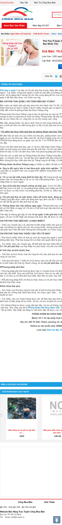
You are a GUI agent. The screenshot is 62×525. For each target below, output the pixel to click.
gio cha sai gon (29, 507)
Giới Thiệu (49, 502)
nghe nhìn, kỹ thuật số (20, 34)
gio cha (3, 507)
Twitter (56, 76)
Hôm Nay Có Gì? (41, 25)
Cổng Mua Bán (7, 2)
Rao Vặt (24, 2)
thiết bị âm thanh (41, 34)
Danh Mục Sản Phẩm (14, 25)
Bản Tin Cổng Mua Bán (45, 2)
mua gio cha (14, 507)
